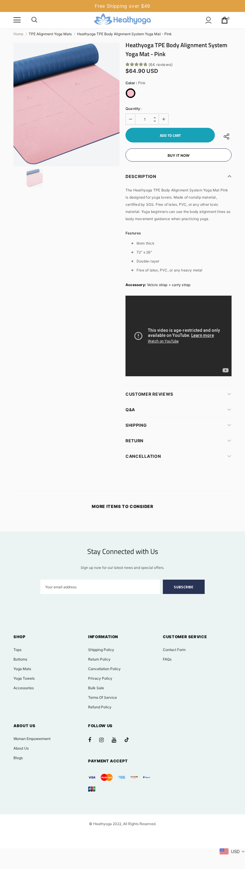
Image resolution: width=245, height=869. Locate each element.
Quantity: (133, 108)
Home (18, 34)
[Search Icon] (34, 20)
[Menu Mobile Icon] (17, 20)
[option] (66, 104)
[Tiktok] (129, 739)
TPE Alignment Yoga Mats (50, 34)
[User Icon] (208, 20)
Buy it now (178, 155)
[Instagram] (104, 739)
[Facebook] (93, 739)
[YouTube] (117, 739)
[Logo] (122, 19)
